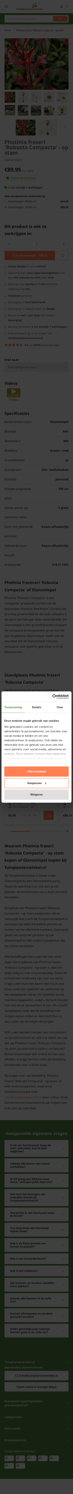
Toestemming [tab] (13, 707)
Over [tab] (60, 707)
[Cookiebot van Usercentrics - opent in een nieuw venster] (52, 696)
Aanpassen (34, 783)
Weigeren (36, 794)
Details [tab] (36, 707)
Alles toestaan (36, 771)
